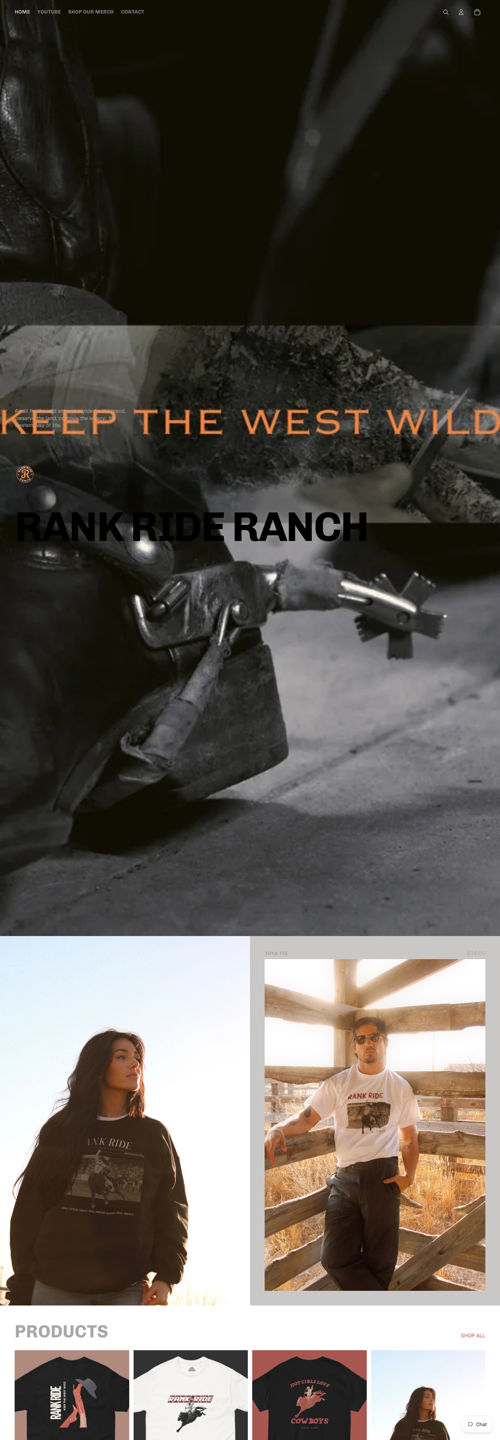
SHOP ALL (473, 1335)
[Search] (446, 12)
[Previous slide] (276, 1125)
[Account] (461, 12)
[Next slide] (474, 1125)
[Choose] (474, 1279)
